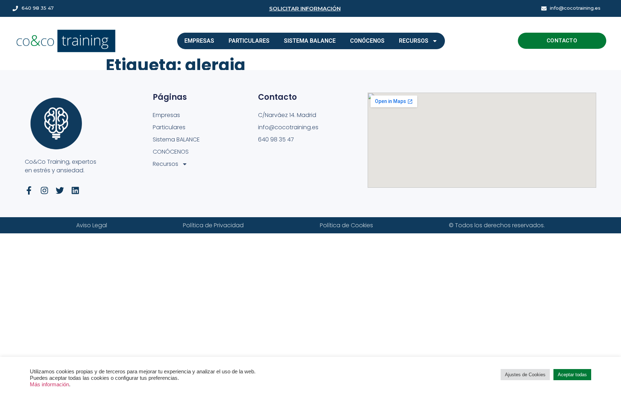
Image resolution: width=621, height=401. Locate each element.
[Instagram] (44, 190)
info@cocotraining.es (575, 8)
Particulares (249, 40)
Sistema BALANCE (310, 40)
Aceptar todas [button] (572, 374)
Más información (49, 384)
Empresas (199, 40)
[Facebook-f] (29, 190)
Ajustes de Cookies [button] (525, 374)
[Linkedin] (75, 190)
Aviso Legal (91, 225)
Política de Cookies (346, 225)
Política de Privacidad (213, 225)
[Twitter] (60, 190)
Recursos (413, 40)
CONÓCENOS (367, 40)
